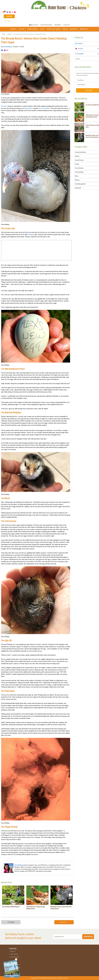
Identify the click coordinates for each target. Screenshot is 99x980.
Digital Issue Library (53, 29)
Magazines (73, 29)
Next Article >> (64, 922)
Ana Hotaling (7, 46)
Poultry (21, 29)
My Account (34, 25)
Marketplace (84, 29)
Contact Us (67, 25)
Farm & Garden (32, 29)
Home (3, 34)
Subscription (88, 937)
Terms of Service (15, 957)
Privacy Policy (14, 954)
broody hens (28, 108)
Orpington (31, 234)
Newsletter (58, 25)
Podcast (65, 29)
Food (42, 29)
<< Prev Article (11, 922)
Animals (13, 29)
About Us (13, 951)
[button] (70, 895)
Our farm (4, 106)
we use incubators (44, 108)
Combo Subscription (46, 25)
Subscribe (9, 16)
